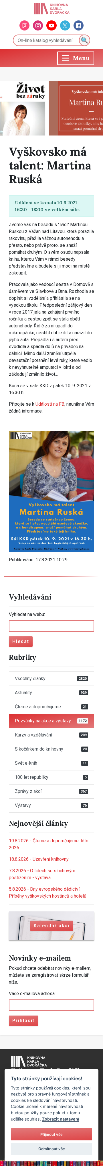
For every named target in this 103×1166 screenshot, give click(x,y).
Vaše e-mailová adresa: (32, 993)
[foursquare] (24, 25)
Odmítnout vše (51, 1148)
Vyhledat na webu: (27, 614)
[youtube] (51, 25)
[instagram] (38, 25)
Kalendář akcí (52, 925)
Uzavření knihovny (39, 859)
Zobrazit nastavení (60, 1119)
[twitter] (65, 25)
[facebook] (79, 25)
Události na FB (49, 404)
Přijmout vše (51, 1134)
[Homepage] (52, 8)
